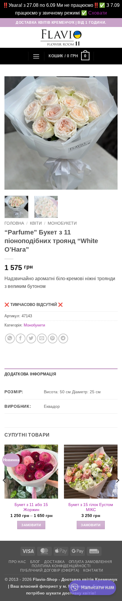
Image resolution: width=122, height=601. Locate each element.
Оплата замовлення (90, 562)
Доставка (54, 562)
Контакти (93, 570)
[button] (36, 56)
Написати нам (97, 587)
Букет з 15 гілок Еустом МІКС (90, 507)
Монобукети (62, 223)
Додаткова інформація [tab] (30, 374)
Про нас (17, 562)
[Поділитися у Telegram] (63, 338)
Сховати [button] (97, 12)
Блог (35, 562)
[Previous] (14, 133)
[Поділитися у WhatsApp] (10, 338)
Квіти (36, 223)
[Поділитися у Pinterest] (52, 338)
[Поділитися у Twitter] (31, 338)
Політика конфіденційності (61, 566)
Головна (14, 223)
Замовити (31, 525)
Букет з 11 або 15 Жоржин (31, 507)
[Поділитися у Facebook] (20, 338)
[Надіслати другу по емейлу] (42, 338)
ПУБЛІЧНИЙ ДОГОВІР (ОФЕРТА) (49, 570)
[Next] (107, 133)
